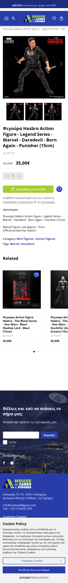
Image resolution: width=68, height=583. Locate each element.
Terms (12, 442)
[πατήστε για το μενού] (6, 18)
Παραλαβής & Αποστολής (18, 202)
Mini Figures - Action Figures (36, 239)
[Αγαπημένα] (54, 18)
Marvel (15, 244)
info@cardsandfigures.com (19, 505)
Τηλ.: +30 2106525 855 (17, 508)
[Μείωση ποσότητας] (7, 176)
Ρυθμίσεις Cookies (32, 560)
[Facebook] (4, 463)
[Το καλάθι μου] (61, 18)
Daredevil (27, 244)
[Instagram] (12, 463)
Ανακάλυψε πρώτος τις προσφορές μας (30, 422)
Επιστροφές (48, 202)
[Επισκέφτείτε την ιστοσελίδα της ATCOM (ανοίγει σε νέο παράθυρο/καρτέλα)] (34, 577)
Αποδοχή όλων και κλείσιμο (34, 569)
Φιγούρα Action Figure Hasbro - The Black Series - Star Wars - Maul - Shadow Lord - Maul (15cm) (20, 324)
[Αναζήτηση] (13, 18)
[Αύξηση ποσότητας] (19, 176)
